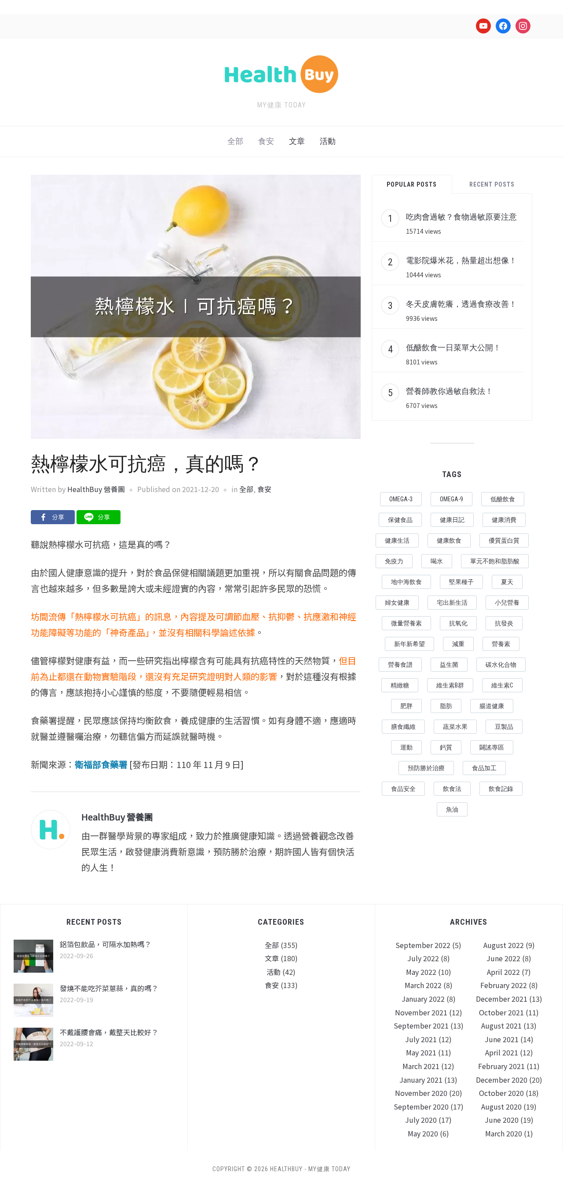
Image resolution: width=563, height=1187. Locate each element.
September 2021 (421, 1025)
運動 (406, 747)
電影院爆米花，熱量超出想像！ (461, 260)
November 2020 (421, 1093)
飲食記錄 (501, 788)
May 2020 (423, 1133)
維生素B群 (450, 685)
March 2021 (420, 1066)
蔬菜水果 (455, 726)
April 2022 (503, 972)
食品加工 (484, 768)
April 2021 (501, 1052)
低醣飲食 (502, 499)
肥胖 (406, 705)
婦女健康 (397, 602)
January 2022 (423, 998)
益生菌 (449, 664)
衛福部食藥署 (101, 764)
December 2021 (501, 998)
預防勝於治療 (426, 768)
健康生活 (397, 540)
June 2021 (502, 1039)
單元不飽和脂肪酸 (494, 561)
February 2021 (501, 1066)
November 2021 (421, 1012)
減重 (458, 643)
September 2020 (421, 1106)
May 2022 (421, 972)
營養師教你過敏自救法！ (449, 391)
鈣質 (446, 747)
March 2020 (503, 1133)
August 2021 (501, 1025)
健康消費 (504, 519)
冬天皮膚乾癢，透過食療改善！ (461, 303)
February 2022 (503, 985)
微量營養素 (406, 623)
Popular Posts (412, 184)
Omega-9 (451, 499)
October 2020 (501, 1093)
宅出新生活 (452, 602)
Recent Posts (492, 184)
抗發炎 (504, 623)
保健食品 (400, 519)
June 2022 (503, 958)
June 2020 (502, 1119)
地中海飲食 (406, 581)
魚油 (452, 809)
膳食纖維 (403, 726)
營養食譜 (400, 664)
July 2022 (423, 958)
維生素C (502, 685)
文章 (297, 141)
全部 (235, 141)
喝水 (437, 561)
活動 (328, 141)
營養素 (501, 643)
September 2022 (422, 945)
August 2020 (501, 1106)
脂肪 (446, 705)
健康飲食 (449, 540)
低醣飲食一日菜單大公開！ (453, 347)
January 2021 (420, 1079)
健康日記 (452, 519)
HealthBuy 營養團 (96, 489)
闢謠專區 (491, 747)
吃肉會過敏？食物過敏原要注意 (461, 216)
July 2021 (421, 1039)
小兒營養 (507, 602)
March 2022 (423, 985)
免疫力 (394, 561)
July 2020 (421, 1119)
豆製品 (504, 726)
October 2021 (501, 1012)
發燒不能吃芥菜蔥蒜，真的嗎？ (109, 988)
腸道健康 (491, 705)
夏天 (507, 581)
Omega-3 (401, 499)
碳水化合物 (501, 664)
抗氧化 (458, 623)
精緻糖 (400, 685)
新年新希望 (409, 643)
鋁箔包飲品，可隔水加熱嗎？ (105, 944)
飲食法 (452, 788)
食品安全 (403, 788)
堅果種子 (461, 581)
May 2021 (421, 1052)
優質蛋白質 (504, 540)
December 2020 (501, 1079)
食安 (266, 141)
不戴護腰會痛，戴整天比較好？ (109, 1032)
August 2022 (503, 945)
